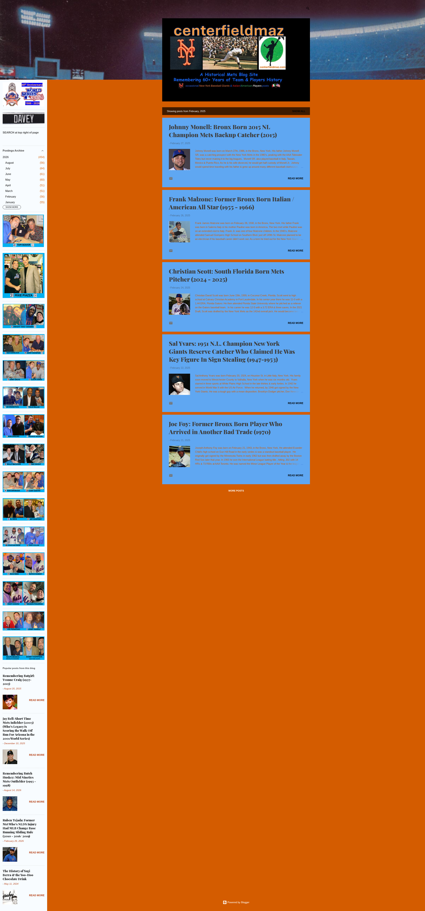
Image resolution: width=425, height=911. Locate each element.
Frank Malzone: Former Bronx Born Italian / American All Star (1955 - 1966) (231, 203)
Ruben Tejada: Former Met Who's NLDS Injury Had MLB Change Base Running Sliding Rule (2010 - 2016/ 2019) (19, 828)
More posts (236, 490)
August (9, 162)
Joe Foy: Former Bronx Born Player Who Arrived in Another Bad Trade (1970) (225, 428)
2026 (6, 157)
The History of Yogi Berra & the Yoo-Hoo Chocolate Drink (18, 875)
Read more (295, 178)
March (9, 191)
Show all (298, 111)
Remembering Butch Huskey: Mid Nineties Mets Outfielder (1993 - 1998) (19, 779)
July (7, 168)
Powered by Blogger (238, 902)
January (10, 202)
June (8, 174)
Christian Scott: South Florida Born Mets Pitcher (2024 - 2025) (226, 275)
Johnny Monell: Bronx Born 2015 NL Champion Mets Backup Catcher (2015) (223, 131)
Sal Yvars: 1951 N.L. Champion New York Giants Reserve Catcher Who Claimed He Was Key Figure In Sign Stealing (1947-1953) (232, 351)
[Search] (308, 9)
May (7, 179)
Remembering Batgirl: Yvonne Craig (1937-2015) (19, 680)
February (10, 196)
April (8, 185)
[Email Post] (171, 179)
